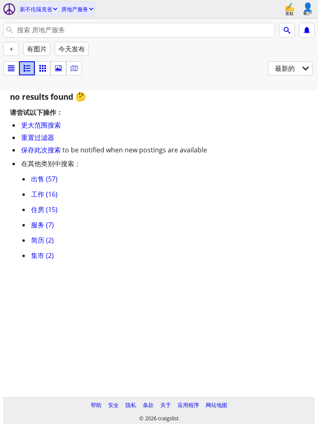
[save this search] (307, 30)
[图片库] (58, 68)
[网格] (43, 68)
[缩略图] (27, 68)
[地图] (74, 68)
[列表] (11, 68)
